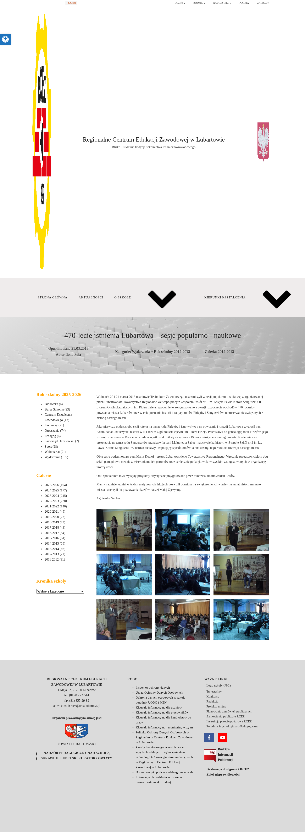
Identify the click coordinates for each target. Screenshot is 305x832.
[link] (5, 39)
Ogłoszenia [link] (52, 430)
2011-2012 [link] (52, 559)
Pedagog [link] (50, 436)
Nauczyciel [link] (221, 2)
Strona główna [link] (52, 297)
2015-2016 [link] (52, 538)
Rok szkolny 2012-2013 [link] (172, 351)
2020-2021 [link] (52, 511)
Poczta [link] (244, 2)
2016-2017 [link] (52, 533)
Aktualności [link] (91, 297)
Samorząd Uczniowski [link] (59, 441)
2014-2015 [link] (52, 543)
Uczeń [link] (178, 2)
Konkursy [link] (51, 425)
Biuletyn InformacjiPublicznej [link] (225, 754)
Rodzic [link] (198, 2)
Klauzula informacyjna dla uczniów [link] (159, 707)
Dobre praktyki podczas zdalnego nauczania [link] (164, 772)
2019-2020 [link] (52, 517)
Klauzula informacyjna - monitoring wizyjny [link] (165, 727)
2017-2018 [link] (52, 527)
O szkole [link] (122, 297)
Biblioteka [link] (51, 404)
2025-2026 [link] (52, 485)
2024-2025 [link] (52, 490)
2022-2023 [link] (52, 501)
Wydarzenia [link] (141, 351)
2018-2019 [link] (52, 522)
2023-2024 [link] (52, 495)
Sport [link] (48, 446)
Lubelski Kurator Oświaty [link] (86, 758)
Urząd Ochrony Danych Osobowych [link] (159, 692)
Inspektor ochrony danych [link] (153, 687)
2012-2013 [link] (226, 351)
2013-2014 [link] (52, 549)
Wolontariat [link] (52, 451)
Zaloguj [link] (263, 2)
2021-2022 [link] (52, 506)
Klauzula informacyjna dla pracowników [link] (162, 712)
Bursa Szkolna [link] (54, 409)
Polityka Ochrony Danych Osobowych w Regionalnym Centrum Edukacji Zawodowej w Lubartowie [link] (164, 737)
